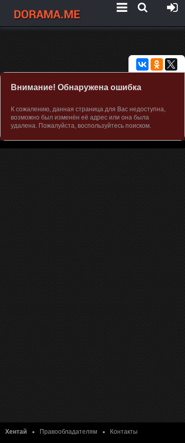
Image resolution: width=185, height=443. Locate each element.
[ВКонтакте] (142, 64)
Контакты (124, 431)
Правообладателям (68, 431)
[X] (171, 64)
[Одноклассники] (157, 64)
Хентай (16, 431)
